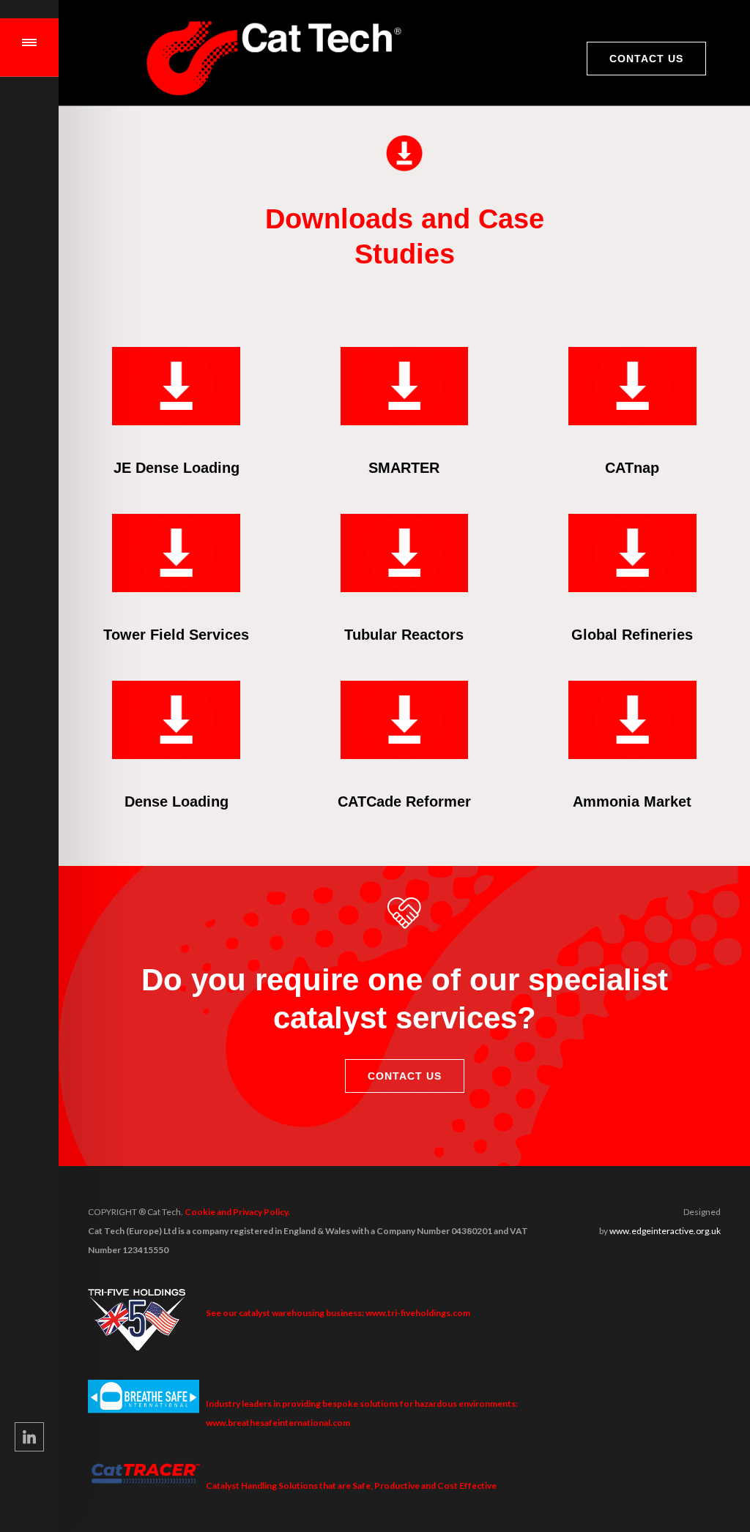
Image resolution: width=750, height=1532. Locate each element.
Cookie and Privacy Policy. (237, 1211)
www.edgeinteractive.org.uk (665, 1230)
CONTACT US (646, 58)
